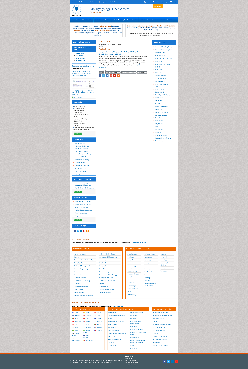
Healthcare (131, 283)
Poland (98, 312)
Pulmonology (165, 257)
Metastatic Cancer (161, 135)
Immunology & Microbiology (108, 257)
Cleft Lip (158, 67)
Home (74, 2)
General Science (79, 292)
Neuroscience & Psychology (108, 275)
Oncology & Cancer (136, 312)
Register (103, 2)
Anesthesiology (132, 254)
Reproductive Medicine (165, 264)
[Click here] (144, 2)
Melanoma (158, 132)
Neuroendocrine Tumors (163, 138)
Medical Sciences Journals (83, 210)
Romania (99, 330)
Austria (98, 315)
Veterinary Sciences (105, 292)
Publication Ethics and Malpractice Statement (82, 147)
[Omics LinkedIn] (158, 2)
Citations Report (80, 162)
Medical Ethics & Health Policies (138, 333)
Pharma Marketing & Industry (162, 315)
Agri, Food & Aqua (158, 318)
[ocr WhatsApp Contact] (175, 2)
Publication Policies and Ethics (82, 49)
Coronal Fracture (160, 75)
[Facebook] (164, 361)
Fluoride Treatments (161, 112)
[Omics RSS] (162, 2)
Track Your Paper (80, 171)
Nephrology (148, 257)
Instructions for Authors (102, 20)
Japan (76, 327)
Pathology (147, 278)
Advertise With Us (81, 157)
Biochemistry (78, 257)
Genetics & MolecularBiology (117, 333)
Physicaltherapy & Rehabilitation (150, 285)
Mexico (98, 324)
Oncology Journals (81, 213)
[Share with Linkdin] (81, 231)
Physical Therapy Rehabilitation (136, 322)
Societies (77, 30)
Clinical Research (132, 260)
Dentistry (130, 263)
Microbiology (131, 295)
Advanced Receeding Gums (164, 50)
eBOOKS (77, 174)
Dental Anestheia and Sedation (162, 85)
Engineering (77, 283)
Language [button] (157, 6)
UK (75, 324)
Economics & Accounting (82, 281)
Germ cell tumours (161, 115)
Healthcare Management (116, 321)
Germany (77, 321)
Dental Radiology (160, 92)
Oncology (147, 269)
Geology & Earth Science (107, 254)
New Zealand (86, 336)
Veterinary (156, 333)
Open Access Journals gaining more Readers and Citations (151, 26)
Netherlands (76, 340)
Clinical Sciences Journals (83, 204)
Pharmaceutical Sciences (107, 281)
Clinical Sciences (79, 275)
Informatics (102, 260)
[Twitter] (168, 361)
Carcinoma (158, 61)
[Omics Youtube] (171, 2)
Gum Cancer (159, 118)
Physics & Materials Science (162, 324)
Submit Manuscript (119, 20)
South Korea (75, 334)
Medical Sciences (104, 269)
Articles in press (132, 20)
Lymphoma (159, 129)
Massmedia (156, 342)
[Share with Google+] (111, 75)
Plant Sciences (103, 286)
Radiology (164, 260)
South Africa (86, 331)
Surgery (163, 268)
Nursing (146, 263)
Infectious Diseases (133, 289)
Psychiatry (164, 254)
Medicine (130, 292)
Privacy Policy (131, 360)
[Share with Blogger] (87, 231)
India (87, 324)
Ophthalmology (149, 272)
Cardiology (131, 257)
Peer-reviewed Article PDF (128, 72)
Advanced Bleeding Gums (163, 47)
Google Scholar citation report (83, 66)
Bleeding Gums (160, 52)
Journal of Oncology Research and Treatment (83, 184)
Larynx (157, 126)
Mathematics (103, 266)
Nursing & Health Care (106, 278)
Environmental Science (160, 327)
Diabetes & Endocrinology (132, 270)
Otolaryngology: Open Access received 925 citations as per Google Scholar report (81, 73)
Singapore (88, 327)
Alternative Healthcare (115, 339)
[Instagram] (176, 361)
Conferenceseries (104, 26)
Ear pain (157, 103)
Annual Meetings (117, 306)
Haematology (131, 280)
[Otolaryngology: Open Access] (76, 9)
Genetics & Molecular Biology (83, 295)
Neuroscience (112, 324)
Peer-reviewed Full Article (112, 72)
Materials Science (104, 263)
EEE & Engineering (159, 330)
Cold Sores (158, 73)
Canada (88, 315)
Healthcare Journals (81, 207)
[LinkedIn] (172, 361)
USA (76, 312)
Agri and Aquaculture (80, 254)
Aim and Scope (80, 143)
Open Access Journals (102, 30)
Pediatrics (147, 281)
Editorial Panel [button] (86, 20)
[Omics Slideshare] (166, 2)
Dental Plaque (159, 89)
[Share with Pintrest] (84, 231)
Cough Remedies (160, 78)
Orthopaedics (148, 275)
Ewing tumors (159, 109)
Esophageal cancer (161, 106)
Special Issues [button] (151, 20)
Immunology (131, 286)
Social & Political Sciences (107, 289)
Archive (142, 20)
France (87, 321)
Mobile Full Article (142, 72)
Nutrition (147, 266)
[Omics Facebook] (149, 2)
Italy (76, 318)
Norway (99, 327)
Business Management (160, 339)
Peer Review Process (81, 151)
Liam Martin (102, 67)
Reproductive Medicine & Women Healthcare (138, 341)
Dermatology (131, 266)
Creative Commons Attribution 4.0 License (108, 360)
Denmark (99, 321)
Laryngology (159, 123)
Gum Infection (159, 121)
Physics (101, 283)
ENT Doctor (159, 98)
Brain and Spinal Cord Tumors (164, 58)
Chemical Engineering (81, 269)
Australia (77, 315)
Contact (112, 2)
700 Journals (132, 28)
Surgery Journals (80, 216)
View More (77, 133)
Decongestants (160, 81)
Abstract (101, 72)
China (87, 318)
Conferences (94, 2)
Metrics (162, 20)
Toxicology (164, 271)
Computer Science (80, 278)
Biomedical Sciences (80, 263)
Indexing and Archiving (82, 165)
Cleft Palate (159, 70)
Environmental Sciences (81, 286)
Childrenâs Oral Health (162, 64)
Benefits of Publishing (82, 160)
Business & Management (82, 266)
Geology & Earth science (161, 345)
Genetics (130, 277)
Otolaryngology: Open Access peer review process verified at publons (83, 92)
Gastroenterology (113, 330)
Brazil (76, 330)
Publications (83, 2)
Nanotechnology (104, 272)
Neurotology (159, 141)
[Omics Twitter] (153, 2)
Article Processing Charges (83, 154)
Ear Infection (159, 101)
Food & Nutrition (79, 289)
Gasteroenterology (133, 274)
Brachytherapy (160, 55)
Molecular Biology (150, 254)
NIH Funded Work (80, 168)
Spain (87, 312)
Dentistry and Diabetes (162, 95)
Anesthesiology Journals (83, 201)
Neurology (147, 260)
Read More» (139, 65)
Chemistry (77, 272)
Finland (98, 318)
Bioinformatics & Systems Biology (85, 260)
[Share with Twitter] (78, 231)
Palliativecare (134, 337)
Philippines (89, 340)
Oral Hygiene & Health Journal (84, 188)
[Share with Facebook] (75, 231)
